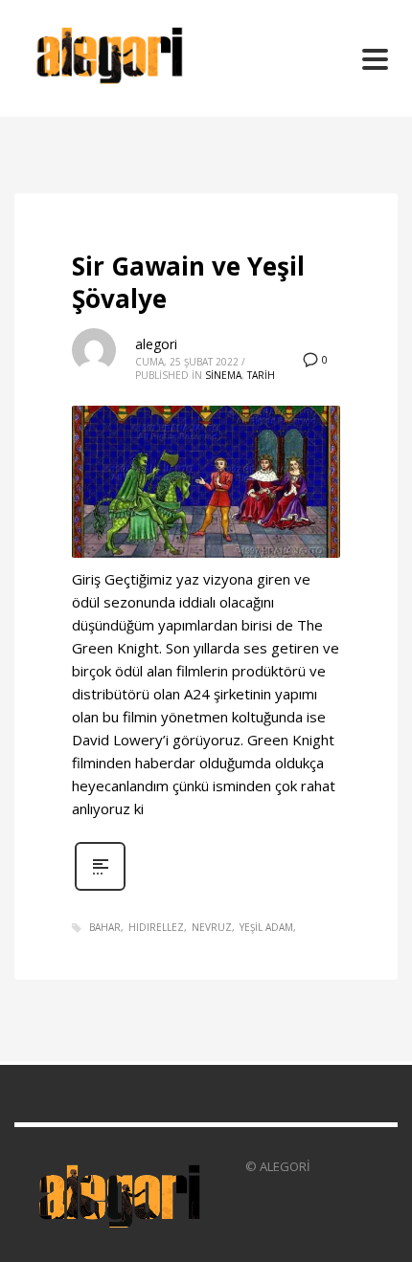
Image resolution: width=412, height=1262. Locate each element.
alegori (156, 344)
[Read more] (100, 888)
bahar (105, 927)
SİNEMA (223, 375)
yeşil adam (266, 927)
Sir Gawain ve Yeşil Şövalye (188, 282)
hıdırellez (156, 927)
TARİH (261, 375)
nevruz (212, 927)
